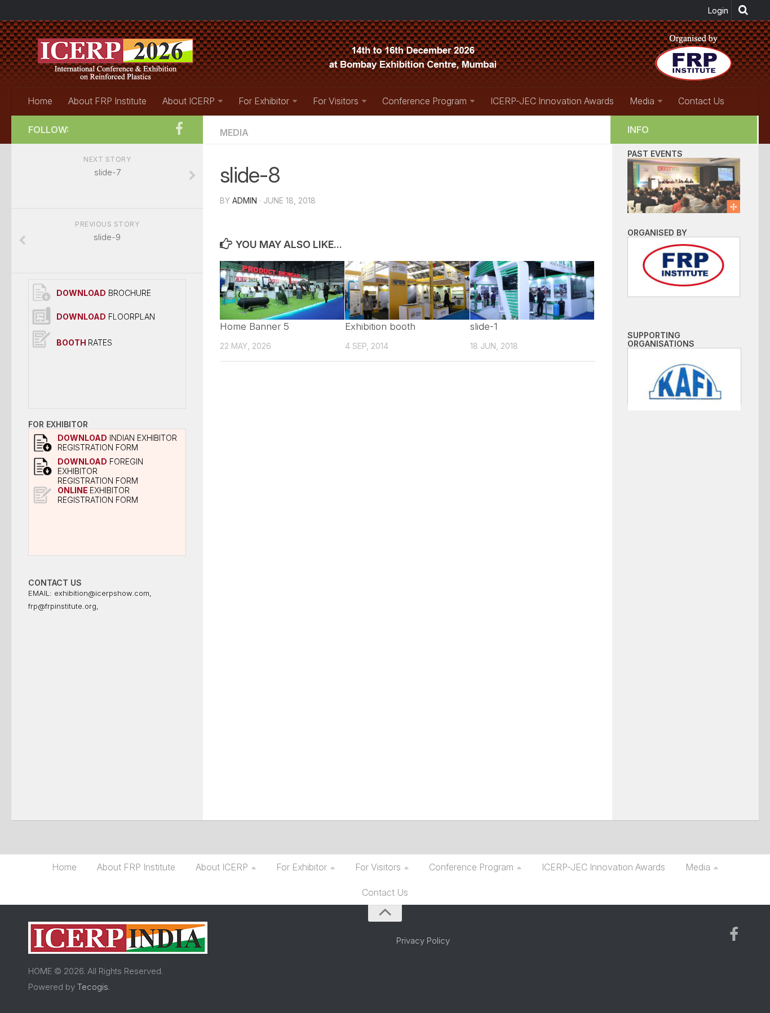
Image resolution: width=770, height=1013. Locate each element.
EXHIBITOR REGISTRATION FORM (97, 495)
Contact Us (701, 101)
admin (244, 200)
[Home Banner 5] (282, 290)
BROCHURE (103, 293)
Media (642, 101)
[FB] (179, 129)
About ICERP (188, 101)
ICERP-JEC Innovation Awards (552, 101)
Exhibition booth (380, 326)
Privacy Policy (423, 940)
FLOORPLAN (105, 316)
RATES (84, 342)
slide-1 (484, 326)
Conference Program (424, 101)
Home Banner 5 (254, 326)
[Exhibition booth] (407, 290)
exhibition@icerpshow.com (101, 593)
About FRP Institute (107, 101)
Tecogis (92, 986)
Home (40, 101)
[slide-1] (532, 290)
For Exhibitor (263, 101)
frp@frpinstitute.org (62, 606)
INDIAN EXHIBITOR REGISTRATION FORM (117, 442)
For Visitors (336, 101)
